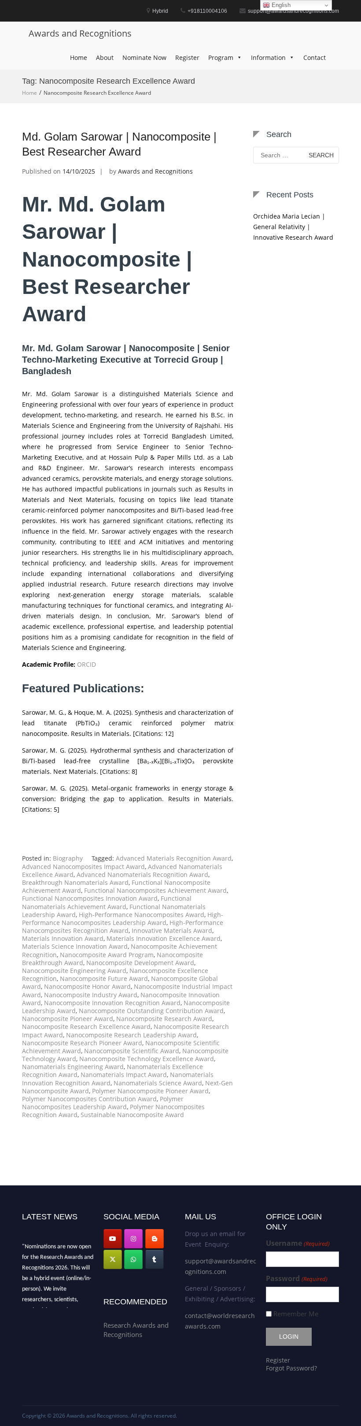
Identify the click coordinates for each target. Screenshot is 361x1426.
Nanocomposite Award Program (107, 955)
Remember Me (295, 1314)
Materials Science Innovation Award (75, 946)
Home (78, 57)
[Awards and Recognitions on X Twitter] (112, 1259)
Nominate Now (144, 57)
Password (296, 1278)
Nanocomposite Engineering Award (74, 970)
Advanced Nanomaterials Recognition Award (142, 874)
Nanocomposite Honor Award (87, 986)
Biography (68, 858)
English (280, 5)
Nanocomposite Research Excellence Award (86, 1026)
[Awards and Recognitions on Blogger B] (154, 1238)
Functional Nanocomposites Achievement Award (155, 890)
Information (268, 57)
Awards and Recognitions (80, 33)
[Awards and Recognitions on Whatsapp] (133, 1259)
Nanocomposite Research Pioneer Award (82, 1043)
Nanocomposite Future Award (104, 978)
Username (297, 1243)
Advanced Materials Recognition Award (174, 858)
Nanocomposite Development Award (140, 962)
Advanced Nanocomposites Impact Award (83, 866)
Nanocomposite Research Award (164, 1018)
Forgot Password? (291, 1368)
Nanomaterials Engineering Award (73, 1066)
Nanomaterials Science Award (158, 1083)
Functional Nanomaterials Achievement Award (107, 902)
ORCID (86, 664)
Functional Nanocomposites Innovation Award (90, 898)
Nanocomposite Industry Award (90, 995)
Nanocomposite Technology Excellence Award (146, 1059)
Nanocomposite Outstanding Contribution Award (151, 1010)
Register (187, 57)
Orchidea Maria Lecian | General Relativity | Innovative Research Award (293, 226)
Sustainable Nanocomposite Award (132, 1114)
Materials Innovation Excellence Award (164, 938)
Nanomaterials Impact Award (124, 1074)
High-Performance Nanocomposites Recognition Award (122, 926)
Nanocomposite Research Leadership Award (131, 1035)
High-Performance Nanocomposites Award (141, 914)
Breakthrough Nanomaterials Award (75, 882)
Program (220, 57)
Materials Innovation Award (62, 938)
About (105, 57)
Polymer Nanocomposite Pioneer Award (150, 1091)
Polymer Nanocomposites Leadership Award (103, 1103)
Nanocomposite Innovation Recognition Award (112, 1003)
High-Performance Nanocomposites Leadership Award (122, 918)
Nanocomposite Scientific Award (131, 1051)
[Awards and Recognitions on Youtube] (112, 1238)
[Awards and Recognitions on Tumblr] (154, 1259)
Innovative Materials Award (172, 930)
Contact (314, 57)
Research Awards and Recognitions (136, 1330)
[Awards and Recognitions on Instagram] (133, 1238)
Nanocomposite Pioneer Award (67, 1018)
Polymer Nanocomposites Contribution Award (89, 1099)
